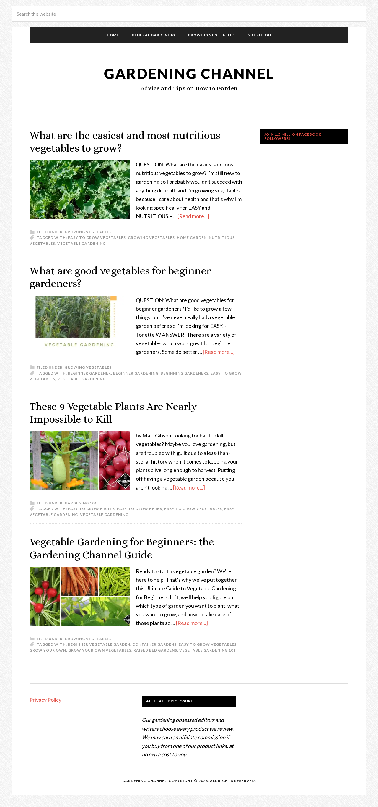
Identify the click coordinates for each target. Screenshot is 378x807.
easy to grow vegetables (97, 237)
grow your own (48, 650)
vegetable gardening (81, 243)
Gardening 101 (81, 503)
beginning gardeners (184, 373)
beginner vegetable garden (99, 644)
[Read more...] (193, 216)
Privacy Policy (45, 699)
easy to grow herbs (139, 508)
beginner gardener (89, 373)
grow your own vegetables (99, 650)
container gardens (154, 644)
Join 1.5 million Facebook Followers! (292, 136)
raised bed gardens (155, 650)
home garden (192, 237)
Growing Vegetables (88, 232)
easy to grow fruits (91, 508)
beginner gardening (136, 373)
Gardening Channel (189, 73)
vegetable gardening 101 (207, 650)
